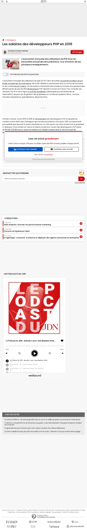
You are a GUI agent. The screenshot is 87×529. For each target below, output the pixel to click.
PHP (38, 81)
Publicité (35, 510)
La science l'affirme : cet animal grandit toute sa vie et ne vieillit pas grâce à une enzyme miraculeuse (42, 419)
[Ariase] (54, 526)
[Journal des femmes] (11, 522)
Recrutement (50, 510)
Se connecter (48, 154)
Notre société (27, 510)
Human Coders (19, 86)
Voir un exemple (80, 182)
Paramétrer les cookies (78, 510)
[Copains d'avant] (11, 526)
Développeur (11, 40)
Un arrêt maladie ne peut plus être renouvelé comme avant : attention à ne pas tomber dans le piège (42, 431)
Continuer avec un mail (63, 149)
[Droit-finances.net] (75, 522)
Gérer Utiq (11, 512)
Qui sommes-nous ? (8, 510)
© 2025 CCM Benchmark (71, 512)
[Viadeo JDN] (33, 526)
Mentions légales (45, 512)
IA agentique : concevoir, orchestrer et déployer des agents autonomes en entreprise (41, 237)
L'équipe (19, 510)
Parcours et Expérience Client (17, 230)
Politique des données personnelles (43, 159)
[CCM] (33, 522)
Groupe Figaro (56, 512)
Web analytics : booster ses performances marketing (27, 223)
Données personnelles (62, 510)
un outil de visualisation (37, 91)
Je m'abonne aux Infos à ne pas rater (24, 74)
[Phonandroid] (75, 526)
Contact (42, 510)
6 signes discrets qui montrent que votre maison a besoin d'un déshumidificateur (35, 428)
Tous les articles (21, 512)
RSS (28, 512)
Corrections (35, 512)
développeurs (33, 89)
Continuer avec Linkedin (27, 149)
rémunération (40, 119)
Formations (11, 218)
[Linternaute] (54, 522)
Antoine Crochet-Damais (18, 51)
